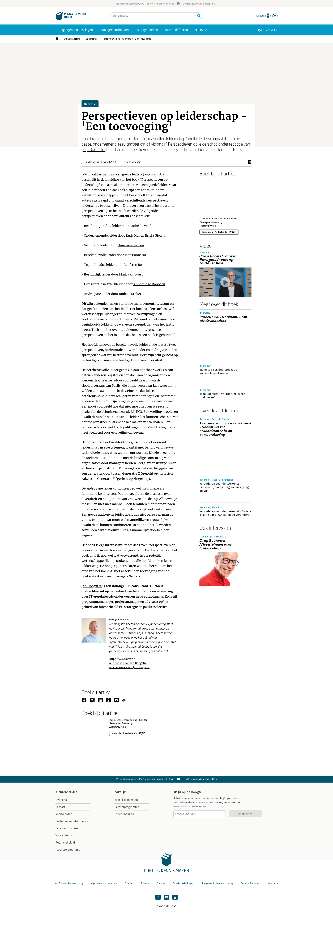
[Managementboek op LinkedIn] (158, 897)
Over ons (61, 799)
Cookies (160, 883)
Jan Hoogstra (92, 162)
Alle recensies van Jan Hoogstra (129, 667)
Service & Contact (251, 883)
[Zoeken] (199, 15)
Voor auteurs (64, 835)
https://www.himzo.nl (122, 659)
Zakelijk (120, 792)
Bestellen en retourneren (72, 821)
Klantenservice (66, 792)
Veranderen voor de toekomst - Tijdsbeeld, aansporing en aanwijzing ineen (224, 487)
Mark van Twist (131, 274)
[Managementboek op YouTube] (166, 897)
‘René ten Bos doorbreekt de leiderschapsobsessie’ (218, 371)
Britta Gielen (155, 235)
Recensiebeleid (65, 842)
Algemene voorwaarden (104, 883)
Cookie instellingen (183, 883)
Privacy (145, 883)
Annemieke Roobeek (149, 284)
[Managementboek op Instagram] (175, 897)
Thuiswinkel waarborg (71, 883)
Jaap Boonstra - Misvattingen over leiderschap (215, 544)
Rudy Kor (133, 235)
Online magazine (71, 39)
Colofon (129, 883)
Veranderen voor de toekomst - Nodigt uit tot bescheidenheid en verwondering (225, 429)
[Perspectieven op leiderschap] (211, 196)
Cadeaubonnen (124, 814)
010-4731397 (270, 29)
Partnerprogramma (68, 849)
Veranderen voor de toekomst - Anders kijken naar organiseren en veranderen (225, 513)
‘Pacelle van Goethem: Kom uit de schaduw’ (223, 319)
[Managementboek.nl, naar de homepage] (71, 19)
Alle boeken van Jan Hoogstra (128, 663)
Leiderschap (92, 39)
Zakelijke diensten (126, 799)
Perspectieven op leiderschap (192, 143)
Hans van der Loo (131, 245)
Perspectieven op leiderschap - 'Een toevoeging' (127, 39)
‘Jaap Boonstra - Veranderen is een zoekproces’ (222, 395)
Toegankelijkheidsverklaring (217, 883)
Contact (60, 807)
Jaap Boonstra (93, 149)
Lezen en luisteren (67, 828)
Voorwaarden (64, 814)
